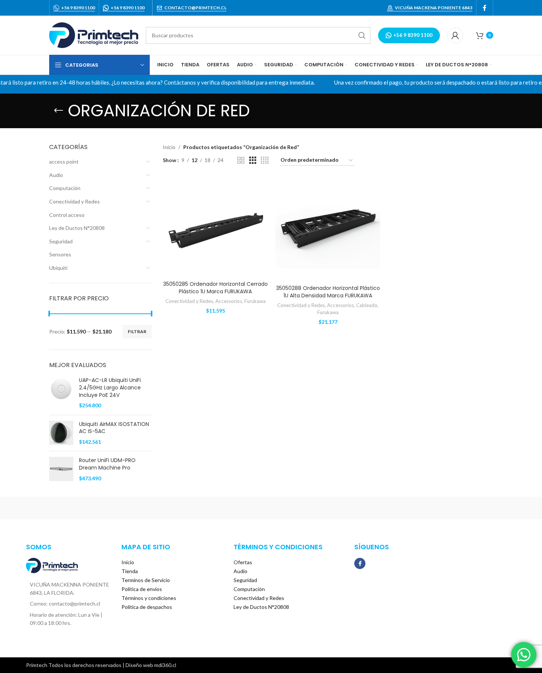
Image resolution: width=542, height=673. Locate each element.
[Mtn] (144, 507)
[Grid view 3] (252, 160)
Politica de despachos (146, 607)
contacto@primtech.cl (195, 7)
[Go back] (58, 110)
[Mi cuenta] (455, 35)
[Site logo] (93, 34)
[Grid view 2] (240, 160)
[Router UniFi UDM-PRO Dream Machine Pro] (61, 469)
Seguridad (61, 241)
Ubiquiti (58, 268)
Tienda (129, 571)
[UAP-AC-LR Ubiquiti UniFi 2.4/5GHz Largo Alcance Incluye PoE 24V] (61, 393)
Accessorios (228, 301)
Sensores (60, 254)
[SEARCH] (362, 35)
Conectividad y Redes (74, 201)
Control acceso (67, 215)
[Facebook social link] (484, 7)
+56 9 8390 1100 (78, 7)
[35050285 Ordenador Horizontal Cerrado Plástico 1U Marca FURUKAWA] (215, 227)
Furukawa (255, 301)
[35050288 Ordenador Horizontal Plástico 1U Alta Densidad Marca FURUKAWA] (327, 229)
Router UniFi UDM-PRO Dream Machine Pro (107, 464)
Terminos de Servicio (145, 580)
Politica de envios (141, 589)
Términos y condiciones (148, 598)
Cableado (366, 305)
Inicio (169, 147)
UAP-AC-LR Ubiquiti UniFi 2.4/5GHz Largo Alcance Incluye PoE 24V (110, 387)
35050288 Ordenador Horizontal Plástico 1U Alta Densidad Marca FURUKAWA (328, 291)
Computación (64, 188)
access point (64, 161)
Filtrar (137, 331)
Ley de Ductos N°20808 (77, 228)
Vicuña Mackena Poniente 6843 (433, 7)
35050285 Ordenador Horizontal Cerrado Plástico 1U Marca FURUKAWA (215, 287)
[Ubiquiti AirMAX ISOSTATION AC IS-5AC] (61, 433)
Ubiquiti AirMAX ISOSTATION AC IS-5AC (114, 428)
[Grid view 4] (265, 160)
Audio (56, 175)
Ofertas (243, 562)
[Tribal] (80, 507)
